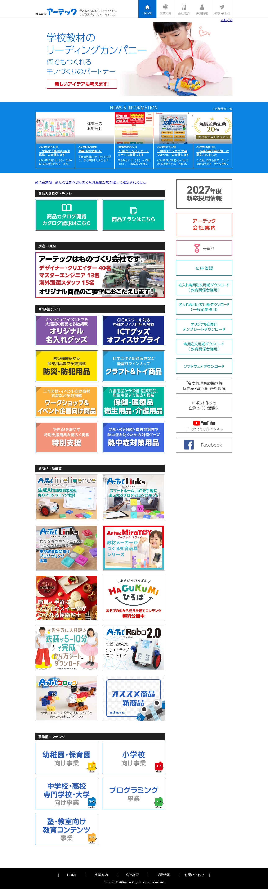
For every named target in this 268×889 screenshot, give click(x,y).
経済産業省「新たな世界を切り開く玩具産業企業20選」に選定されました (90, 182)
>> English (226, 20)
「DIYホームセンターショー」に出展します (133, 153)
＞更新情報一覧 (222, 109)
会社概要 (132, 874)
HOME (72, 874)
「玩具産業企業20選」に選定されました (212, 153)
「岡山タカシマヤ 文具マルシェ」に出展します (173, 153)
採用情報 (163, 874)
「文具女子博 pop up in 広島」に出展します (54, 153)
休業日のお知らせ (90, 151)
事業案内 (101, 874)
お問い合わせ (194, 874)
